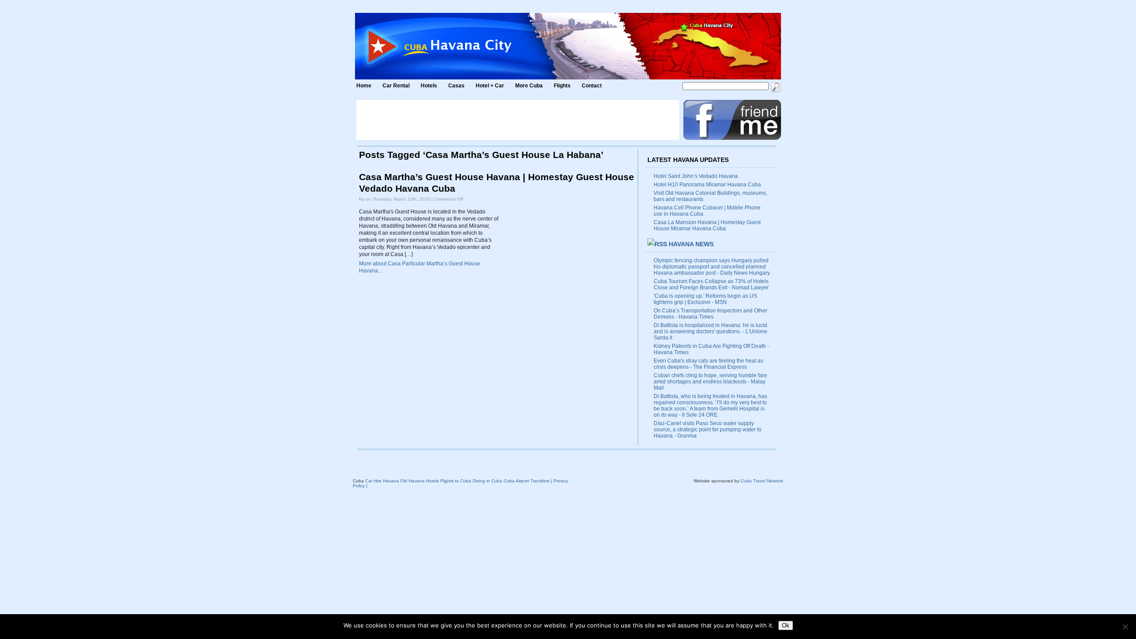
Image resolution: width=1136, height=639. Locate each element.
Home (363, 86)
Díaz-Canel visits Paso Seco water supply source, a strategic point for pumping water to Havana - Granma (707, 429)
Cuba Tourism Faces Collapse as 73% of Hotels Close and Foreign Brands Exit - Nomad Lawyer (711, 284)
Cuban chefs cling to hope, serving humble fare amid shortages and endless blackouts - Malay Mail (710, 381)
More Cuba (529, 86)
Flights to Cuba (455, 480)
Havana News (691, 244)
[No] (1124, 626)
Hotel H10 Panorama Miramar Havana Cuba (707, 184)
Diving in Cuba (487, 480)
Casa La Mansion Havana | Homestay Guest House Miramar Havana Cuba (707, 225)
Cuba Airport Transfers (526, 480)
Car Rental (396, 86)
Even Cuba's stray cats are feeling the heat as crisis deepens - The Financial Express (708, 364)
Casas (456, 86)
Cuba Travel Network (762, 480)
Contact (592, 86)
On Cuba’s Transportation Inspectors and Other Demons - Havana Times (710, 314)
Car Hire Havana (382, 480)
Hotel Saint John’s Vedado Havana (696, 176)
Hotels (429, 86)
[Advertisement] (517, 120)
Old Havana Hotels (419, 480)
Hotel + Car (490, 86)
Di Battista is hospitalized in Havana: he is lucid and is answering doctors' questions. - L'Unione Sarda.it (710, 331)
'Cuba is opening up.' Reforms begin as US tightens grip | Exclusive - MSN (705, 299)
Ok (785, 625)
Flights (562, 86)
